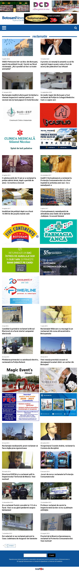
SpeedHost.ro (45, 561)
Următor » (12, 545)
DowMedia (59, 561)
